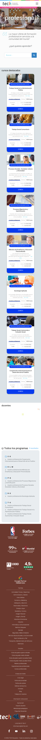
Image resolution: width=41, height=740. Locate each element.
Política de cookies (20, 683)
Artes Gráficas (20, 597)
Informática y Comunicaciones (20, 624)
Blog (20, 691)
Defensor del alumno (20, 686)
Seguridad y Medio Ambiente (20, 633)
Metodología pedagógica (20, 708)
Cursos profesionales (20, 669)
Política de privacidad (20, 680)
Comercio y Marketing (20, 600)
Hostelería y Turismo (20, 611)
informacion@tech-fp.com (20, 726)
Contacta (20, 688)
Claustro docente (20, 705)
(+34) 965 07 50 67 (20, 723)
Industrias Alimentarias (20, 619)
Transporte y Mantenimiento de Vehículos (20, 641)
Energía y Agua (20, 608)
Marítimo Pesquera (20, 627)
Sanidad (20, 630)
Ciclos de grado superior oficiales (20, 652)
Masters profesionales (20, 663)
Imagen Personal (20, 614)
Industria (20, 622)
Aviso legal (20, 678)
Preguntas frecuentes (20, 711)
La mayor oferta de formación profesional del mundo (19, 7)
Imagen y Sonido (20, 616)
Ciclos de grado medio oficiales (20, 655)
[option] (20, 18)
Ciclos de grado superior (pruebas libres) (20, 658)
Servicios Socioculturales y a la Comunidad (21, 635)
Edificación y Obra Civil (20, 603)
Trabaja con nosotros (20, 694)
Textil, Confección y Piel (20, 638)
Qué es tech (20, 703)
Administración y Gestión (20, 595)
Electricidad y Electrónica (21, 605)
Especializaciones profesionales (20, 666)
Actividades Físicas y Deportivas (21, 592)
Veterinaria (20, 643)
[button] (3, 18)
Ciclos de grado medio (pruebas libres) (20, 661)
